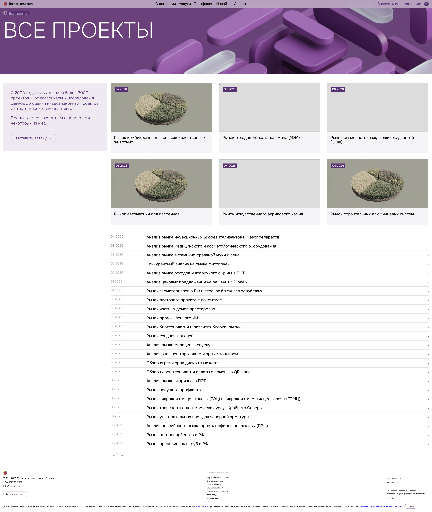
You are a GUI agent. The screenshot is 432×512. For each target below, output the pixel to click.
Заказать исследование (399, 3)
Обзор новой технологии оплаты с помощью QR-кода (198, 372)
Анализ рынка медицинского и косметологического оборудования (211, 246)
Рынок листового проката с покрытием (184, 300)
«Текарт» (49, 478)
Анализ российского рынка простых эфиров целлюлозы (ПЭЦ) (207, 425)
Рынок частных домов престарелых (180, 309)
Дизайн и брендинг (215, 484)
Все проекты (18, 13)
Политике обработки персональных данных (380, 506)
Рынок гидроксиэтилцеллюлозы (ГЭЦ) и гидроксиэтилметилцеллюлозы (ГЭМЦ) (223, 398)
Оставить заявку (31, 138)
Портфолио (203, 3)
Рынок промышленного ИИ (172, 318)
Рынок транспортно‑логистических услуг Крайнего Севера (204, 407)
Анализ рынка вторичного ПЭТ (176, 380)
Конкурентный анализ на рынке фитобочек (188, 264)
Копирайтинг (212, 498)
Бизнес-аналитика (215, 481)
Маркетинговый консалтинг (219, 477)
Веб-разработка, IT (215, 488)
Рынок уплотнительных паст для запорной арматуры (197, 416)
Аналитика (243, 3)
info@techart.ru (11, 486)
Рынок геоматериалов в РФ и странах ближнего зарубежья (204, 291)
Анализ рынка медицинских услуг (179, 344)
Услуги (185, 3)
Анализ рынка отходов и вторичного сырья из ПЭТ (195, 273)
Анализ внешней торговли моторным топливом (192, 353)
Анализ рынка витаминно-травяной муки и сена (193, 255)
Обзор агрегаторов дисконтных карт (182, 363)
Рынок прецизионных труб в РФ (177, 443)
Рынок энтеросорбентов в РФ (175, 434)
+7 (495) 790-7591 (12, 482)
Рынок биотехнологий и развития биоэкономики (193, 327)
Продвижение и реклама (217, 491)
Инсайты (223, 3)
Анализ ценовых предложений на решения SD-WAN (197, 282)
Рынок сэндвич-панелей (170, 335)
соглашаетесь (201, 506)
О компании (165, 3)
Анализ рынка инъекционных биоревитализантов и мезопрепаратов (212, 237)
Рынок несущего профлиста (173, 389)
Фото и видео (213, 495)
